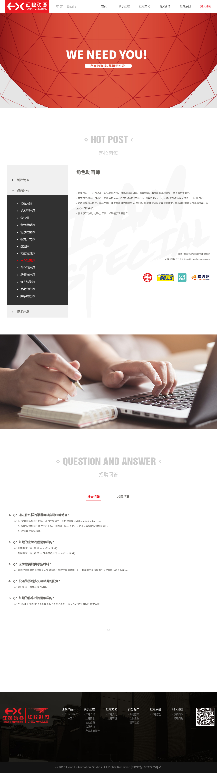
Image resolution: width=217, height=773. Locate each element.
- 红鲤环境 (111, 718)
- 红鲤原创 (155, 714)
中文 (60, 6)
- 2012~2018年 (70, 714)
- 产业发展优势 (92, 730)
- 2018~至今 (68, 718)
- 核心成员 (89, 722)
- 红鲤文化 (111, 714)
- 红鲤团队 (89, 718)
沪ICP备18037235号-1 (146, 767)
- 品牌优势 (89, 726)
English (72, 6)
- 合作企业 (133, 718)
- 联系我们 (133, 722)
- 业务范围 (133, 714)
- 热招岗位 (177, 714)
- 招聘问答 (177, 718)
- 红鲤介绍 (89, 714)
